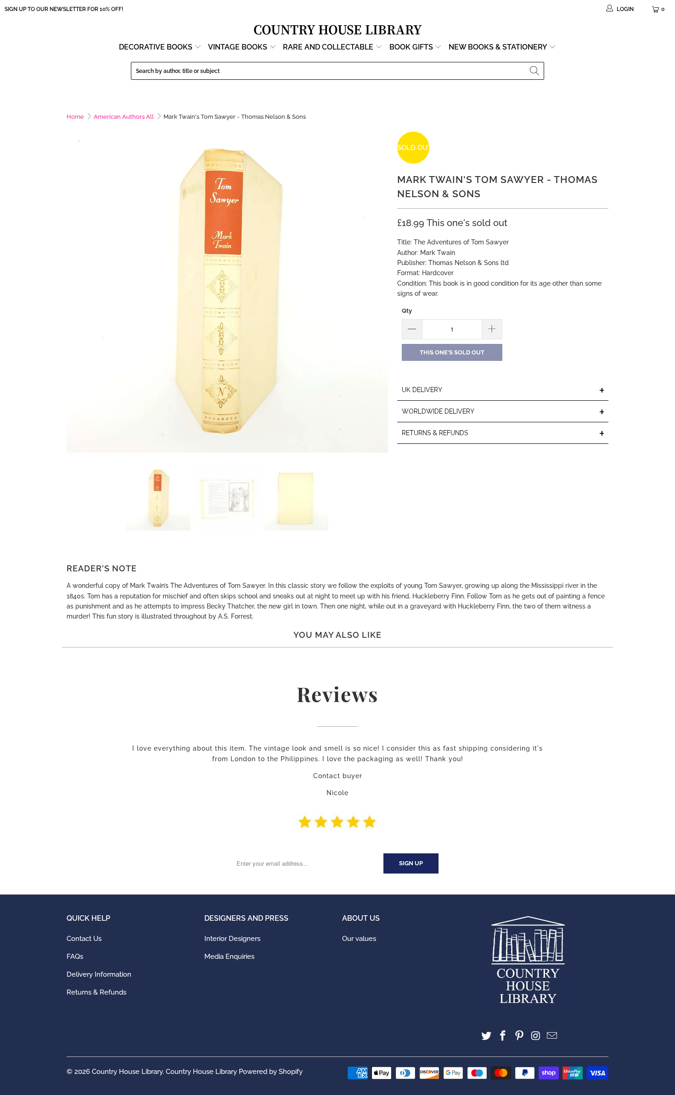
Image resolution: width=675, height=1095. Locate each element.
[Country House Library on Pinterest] (519, 1036)
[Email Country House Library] (552, 1036)
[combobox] (337, 71)
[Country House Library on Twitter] (487, 1036)
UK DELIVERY (503, 390)
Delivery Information (99, 974)
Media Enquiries (229, 956)
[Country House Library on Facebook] (503, 1036)
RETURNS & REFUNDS (503, 434)
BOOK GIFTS (412, 47)
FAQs (75, 956)
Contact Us (84, 939)
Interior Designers (232, 939)
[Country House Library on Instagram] (536, 1036)
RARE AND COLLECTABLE (329, 47)
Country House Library (127, 1071)
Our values (359, 939)
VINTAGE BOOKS (237, 47)
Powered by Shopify (271, 1071)
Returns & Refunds (96, 992)
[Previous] (73, 292)
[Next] (381, 292)
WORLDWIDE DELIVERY (503, 412)
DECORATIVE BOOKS (156, 47)
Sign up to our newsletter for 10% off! (64, 9)
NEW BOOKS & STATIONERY (499, 47)
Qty (407, 310)
